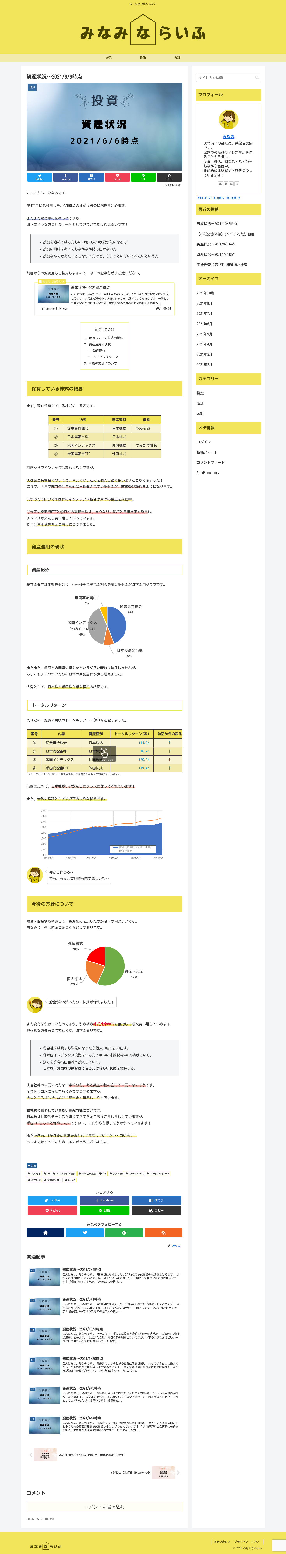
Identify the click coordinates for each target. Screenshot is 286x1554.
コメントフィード (211, 462)
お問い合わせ (222, 1541)
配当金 (71, 1180)
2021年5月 (204, 334)
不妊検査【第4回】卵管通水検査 (222, 264)
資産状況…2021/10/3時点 (217, 223)
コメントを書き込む (105, 1507)
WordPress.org (208, 472)
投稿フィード (207, 452)
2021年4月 (204, 344)
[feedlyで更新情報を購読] (124, 1232)
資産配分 (99, 350)
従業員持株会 (53, 1180)
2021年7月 (204, 313)
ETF (104, 1173)
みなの (228, 137)
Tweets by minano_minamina (218, 197)
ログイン (204, 442)
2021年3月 (204, 354)
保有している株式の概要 (106, 338)
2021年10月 (205, 293)
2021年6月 (204, 324)
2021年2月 (204, 364)
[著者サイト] (45, 1232)
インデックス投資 (65, 1173)
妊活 (200, 403)
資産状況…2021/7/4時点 (216, 254)
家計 (200, 413)
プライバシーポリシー (247, 1541)
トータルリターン (105, 356)
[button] (257, 77)
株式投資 (35, 1180)
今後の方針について (103, 363)
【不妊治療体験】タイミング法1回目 (225, 234)
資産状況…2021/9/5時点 (216, 244)
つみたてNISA (136, 1173)
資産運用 (35, 1173)
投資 (33, 1165)
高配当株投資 (88, 1173)
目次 (98, 329)
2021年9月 (204, 303)
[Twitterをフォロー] (85, 1232)
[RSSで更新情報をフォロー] (163, 1232)
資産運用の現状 (100, 344)
